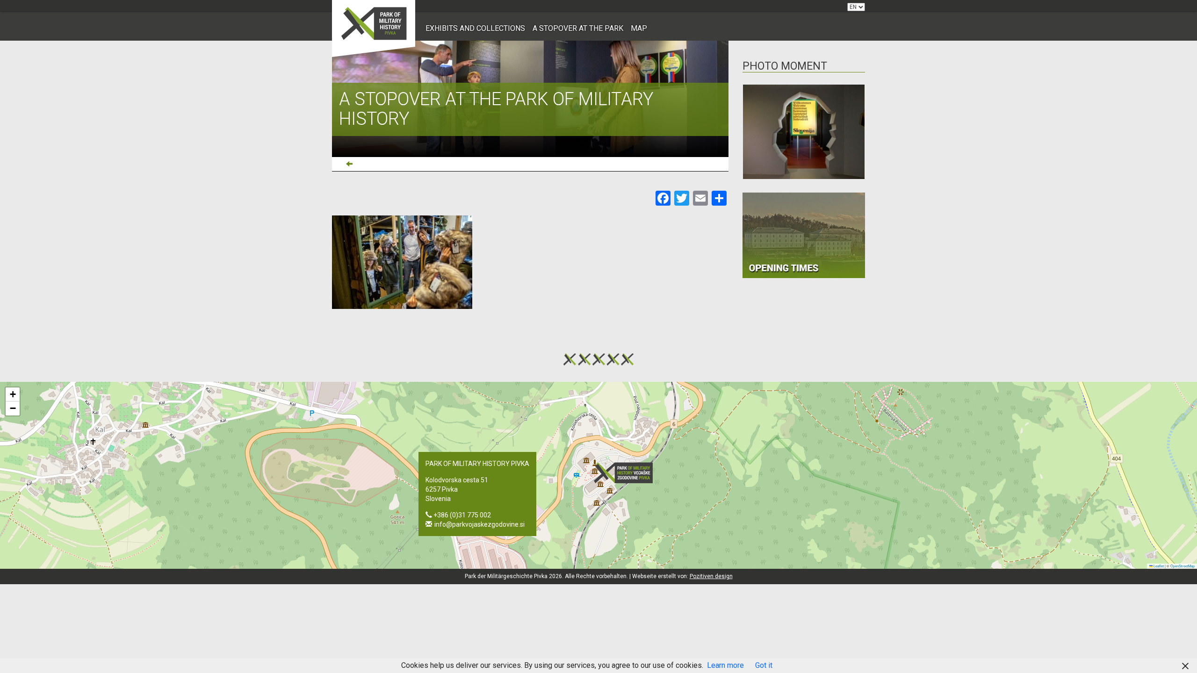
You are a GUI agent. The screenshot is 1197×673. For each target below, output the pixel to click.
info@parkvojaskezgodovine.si (479, 524)
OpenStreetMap (1182, 565)
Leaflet (1158, 565)
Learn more (725, 665)
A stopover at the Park (578, 28)
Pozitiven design (711, 576)
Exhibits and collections (475, 28)
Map (639, 28)
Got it (763, 665)
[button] (626, 472)
